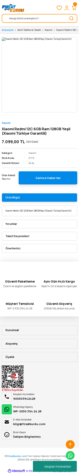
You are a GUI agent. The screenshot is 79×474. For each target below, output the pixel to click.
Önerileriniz (13, 248)
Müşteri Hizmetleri (58, 466)
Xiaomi (6, 123)
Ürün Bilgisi (12, 197)
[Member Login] (67, 8)
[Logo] (13, 7)
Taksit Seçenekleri (17, 236)
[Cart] (74, 8)
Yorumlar (11, 224)
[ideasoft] (16, 471)
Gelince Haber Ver (48, 178)
